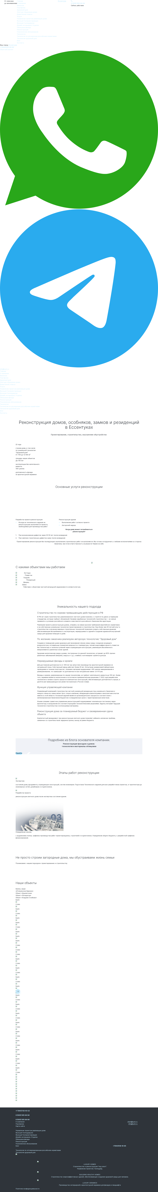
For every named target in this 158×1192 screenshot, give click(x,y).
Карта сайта (20, 1126)
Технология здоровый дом (27, 38)
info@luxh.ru (4, 369)
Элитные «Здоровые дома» (27, 12)
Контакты (20, 43)
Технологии (21, 34)
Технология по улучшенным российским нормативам (37, 36)
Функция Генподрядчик (25, 23)
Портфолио (21, 8)
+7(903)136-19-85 (119, 1146)
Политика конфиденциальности (27, 1189)
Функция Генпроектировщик (27, 21)
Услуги (19, 16)
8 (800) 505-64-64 (78, 3)
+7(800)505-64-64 (7, 47)
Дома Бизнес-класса (24, 14)
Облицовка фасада (24, 27)
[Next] (18, 991)
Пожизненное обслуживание (27, 32)
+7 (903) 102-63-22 (23, 1111)
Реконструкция (22, 30)
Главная (20, 1)
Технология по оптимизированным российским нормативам (38, 1150)
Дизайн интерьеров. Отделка (28, 25)
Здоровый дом (22, 10)
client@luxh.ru (132, 1122)
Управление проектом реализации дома (32, 19)
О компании (21, 3)
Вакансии (20, 5)
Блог (18, 41)
